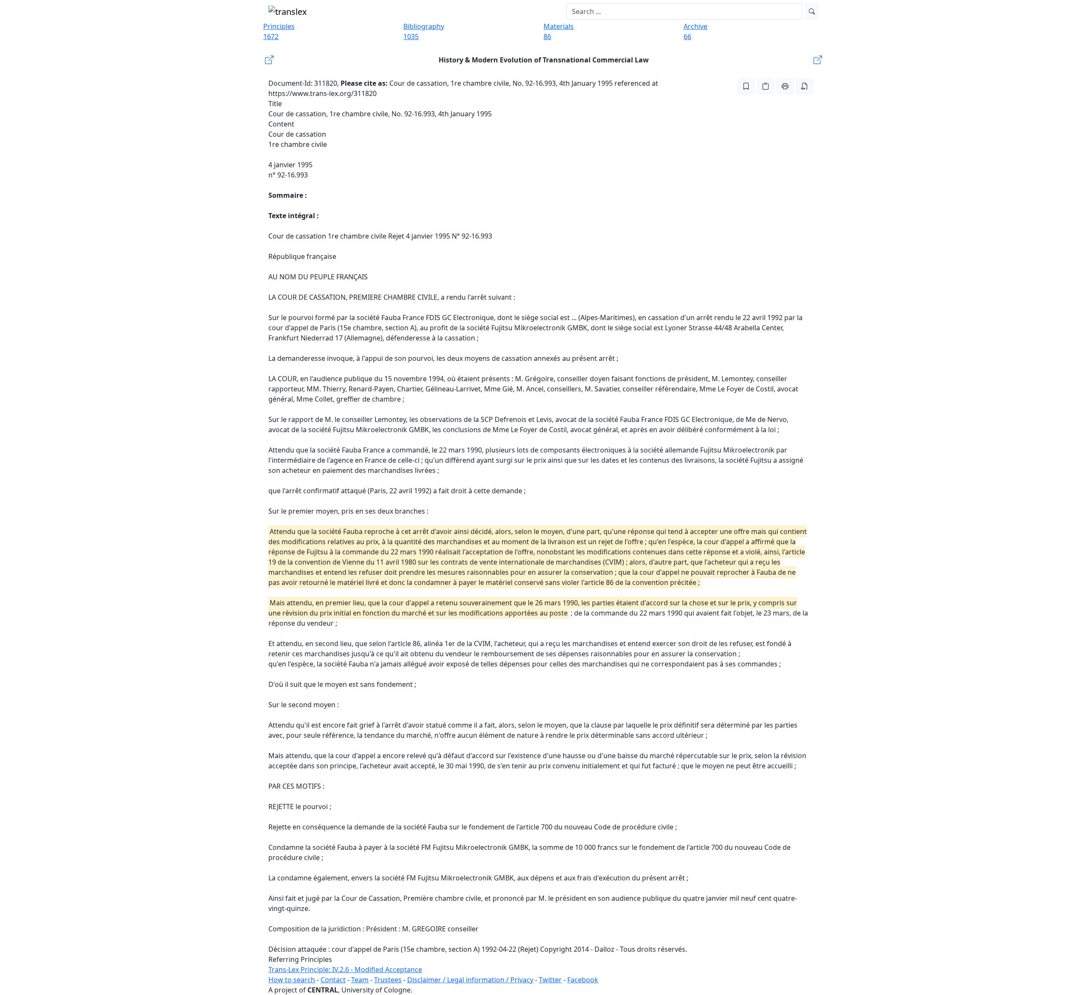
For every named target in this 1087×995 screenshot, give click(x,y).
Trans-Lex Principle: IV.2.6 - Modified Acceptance (345, 969)
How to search (291, 979)
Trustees (388, 979)
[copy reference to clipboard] (765, 86)
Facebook (582, 979)
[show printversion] (785, 86)
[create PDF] (805, 86)
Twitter (550, 979)
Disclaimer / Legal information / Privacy (470, 979)
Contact (333, 979)
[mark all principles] (746, 86)
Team (360, 979)
